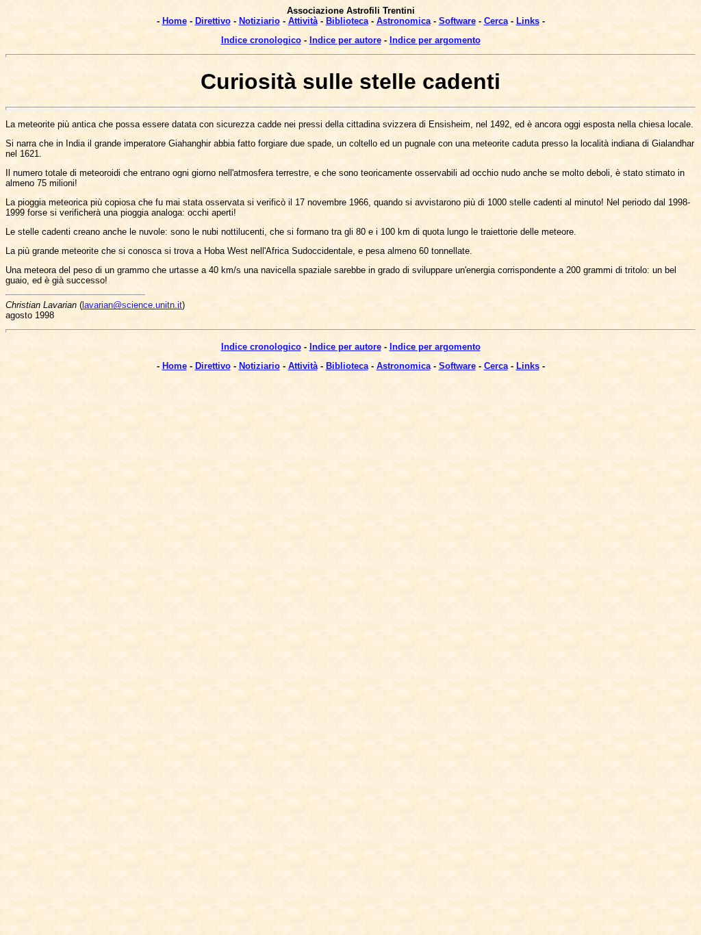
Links (527, 21)
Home (174, 21)
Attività (303, 21)
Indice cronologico (261, 40)
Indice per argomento (435, 40)
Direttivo (213, 21)
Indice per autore (345, 40)
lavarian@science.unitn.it (132, 305)
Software (457, 21)
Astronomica (404, 21)
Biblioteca (347, 21)
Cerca (496, 21)
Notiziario (259, 21)
